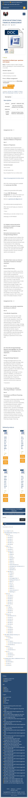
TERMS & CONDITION (9, 678)
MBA (4, 93)
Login (5, 698)
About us (6, 688)
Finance (20, 91)
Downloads (6, 700)
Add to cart (11, 85)
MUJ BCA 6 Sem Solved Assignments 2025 (13, 780)
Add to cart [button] (5, 458)
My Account (6, 7)
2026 (21, 93)
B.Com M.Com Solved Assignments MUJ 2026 (14, 714)
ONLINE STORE (7, 691)
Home (5, 687)
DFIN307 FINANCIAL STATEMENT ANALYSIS (14, 510)
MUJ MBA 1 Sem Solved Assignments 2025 (13, 781)
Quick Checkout (7, 87)
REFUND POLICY (7, 680)
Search (4, 517)
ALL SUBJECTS (15, 91)
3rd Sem (10, 91)
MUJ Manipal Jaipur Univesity (11, 93)
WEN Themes (14, 795)
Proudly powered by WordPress (10, 793)
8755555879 (6, 2)
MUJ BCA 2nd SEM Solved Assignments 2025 (14, 783)
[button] (23, 29)
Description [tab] (8, 97)
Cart (5, 701)
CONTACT (6, 690)
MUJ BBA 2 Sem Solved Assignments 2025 (13, 778)
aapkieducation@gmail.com (16, 2)
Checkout (6, 703)
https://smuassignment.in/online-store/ (14, 178)
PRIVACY (6, 681)
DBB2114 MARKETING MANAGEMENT (14, 514)
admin (14, 25)
